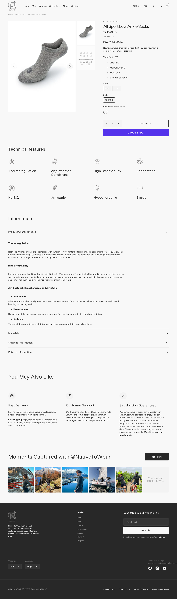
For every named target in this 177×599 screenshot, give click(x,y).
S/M (108, 89)
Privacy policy (124, 589)
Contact (80, 537)
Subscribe (146, 530)
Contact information (160, 589)
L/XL (118, 89)
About (80, 533)
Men (23, 14)
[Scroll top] (174, 596)
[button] (153, 6)
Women (80, 525)
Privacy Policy (159, 537)
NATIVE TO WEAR (22, 589)
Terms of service (141, 589)
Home (10, 14)
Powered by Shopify (39, 589)
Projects (80, 541)
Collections (82, 529)
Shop (17, 14)
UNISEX (110, 101)
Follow (159, 457)
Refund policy (109, 589)
